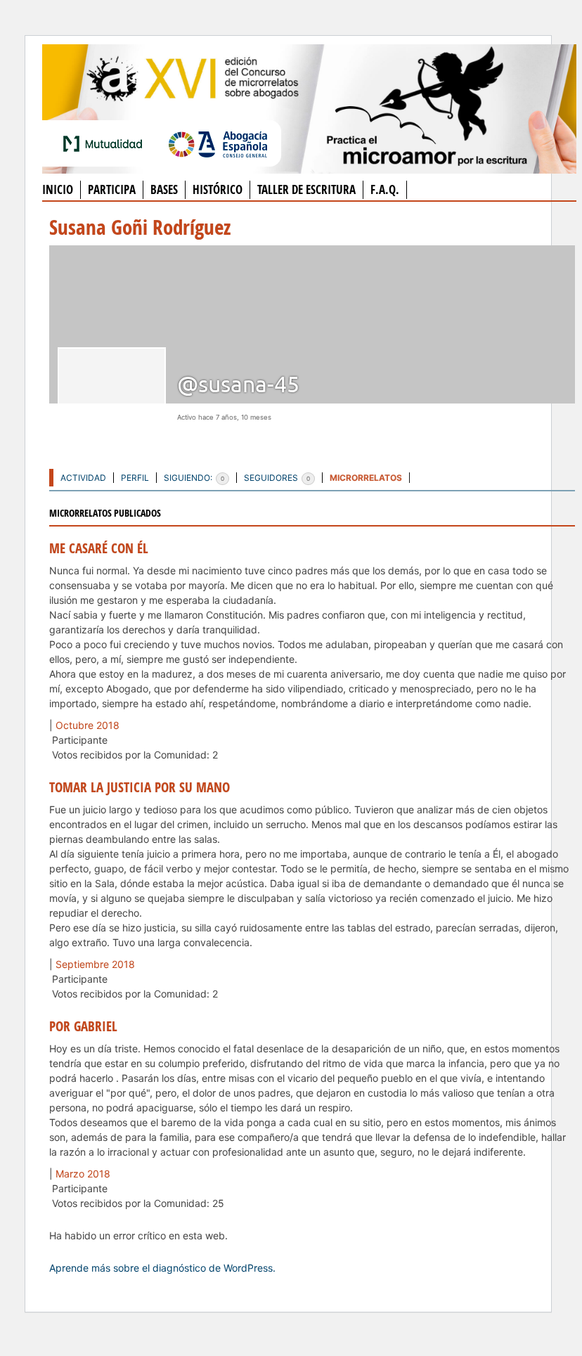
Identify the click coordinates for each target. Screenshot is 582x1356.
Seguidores (277, 477)
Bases (164, 189)
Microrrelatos (366, 477)
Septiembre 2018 (95, 964)
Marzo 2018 (83, 1174)
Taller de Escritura (306, 189)
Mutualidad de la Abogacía (105, 143)
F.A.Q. (384, 189)
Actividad (83, 477)
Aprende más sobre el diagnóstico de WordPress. (162, 1268)
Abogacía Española (218, 143)
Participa (112, 189)
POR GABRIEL (83, 1026)
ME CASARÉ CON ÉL (98, 548)
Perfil (135, 477)
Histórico (217, 189)
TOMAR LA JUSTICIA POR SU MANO (139, 787)
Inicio (57, 189)
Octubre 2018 (87, 725)
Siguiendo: (194, 477)
